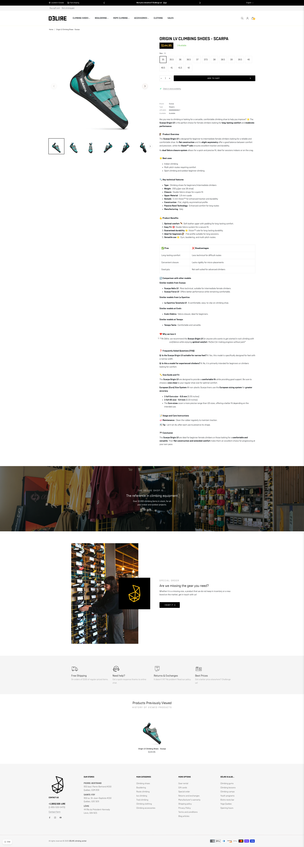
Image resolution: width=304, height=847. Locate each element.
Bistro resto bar (227, 800)
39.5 (240, 60)
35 (163, 60)
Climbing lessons (228, 788)
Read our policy (184, 679)
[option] (99, 84)
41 (172, 68)
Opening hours (226, 808)
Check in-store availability (172, 89)
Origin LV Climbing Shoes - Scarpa (152, 749)
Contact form (54, 812)
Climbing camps (227, 792)
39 (231, 60)
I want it (168, 605)
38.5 (223, 60)
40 (248, 60)
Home (51, 29)
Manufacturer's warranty (189, 800)
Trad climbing (142, 800)
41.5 (180, 68)
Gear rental (183, 783)
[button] (104, 2)
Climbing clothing (144, 804)
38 (214, 60)
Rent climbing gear (68, 8)
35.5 (172, 60)
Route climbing (143, 792)
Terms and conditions (188, 812)
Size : (162, 53)
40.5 (163, 68)
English (248, 3)
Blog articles (183, 816)
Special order (184, 792)
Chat (165, 3)
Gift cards (182, 788)
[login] (247, 18)
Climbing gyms (227, 783)
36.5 (189, 60)
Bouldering (141, 788)
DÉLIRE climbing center (78, 841)
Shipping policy (185, 804)
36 (180, 60)
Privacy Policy (184, 808)
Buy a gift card (55, 8)
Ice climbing (141, 796)
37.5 (206, 60)
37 (197, 60)
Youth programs (227, 796)
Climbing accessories (145, 808)
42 (189, 68)
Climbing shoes (143, 783)
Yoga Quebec (226, 804)
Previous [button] (54, 86)
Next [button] (145, 86)
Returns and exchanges (189, 796)
